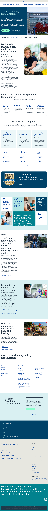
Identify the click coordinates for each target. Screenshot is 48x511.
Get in (35, 447)
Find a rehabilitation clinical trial (8, 313)
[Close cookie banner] (42, 508)
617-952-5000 (31, 409)
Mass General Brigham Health (11, 458)
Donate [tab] (22, 37)
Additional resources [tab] (28, 37)
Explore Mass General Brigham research (9, 310)
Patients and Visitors (39, 4)
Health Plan (3, 1)
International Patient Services (32, 414)
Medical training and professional (39, 373)
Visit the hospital (5, 30)
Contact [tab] (35, 37)
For (35, 472)
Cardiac (23, 160)
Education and (7, 455)
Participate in (37, 452)
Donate (39, 1)
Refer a (4, 375)
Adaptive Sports (6, 151)
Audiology (22, 157)
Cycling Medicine (40, 160)
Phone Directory (30, 411)
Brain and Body (40, 157)
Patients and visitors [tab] (5, 37)
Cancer (6, 160)
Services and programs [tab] (15, 37)
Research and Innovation (11, 1)
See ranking (21, 184)
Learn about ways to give (7, 349)
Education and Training (20, 1)
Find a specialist (15, 30)
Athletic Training (6, 157)
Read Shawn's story (6, 275)
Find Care (18, 4)
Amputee (23, 151)
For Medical (38, 456)
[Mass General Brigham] (8, 4)
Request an (37, 449)
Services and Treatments (27, 4)
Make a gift (4, 346)
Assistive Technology (39, 152)
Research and (8, 453)
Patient (4, 450)
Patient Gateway (33, 1)
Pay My (34, 445)
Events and (36, 454)
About (34, 462)
